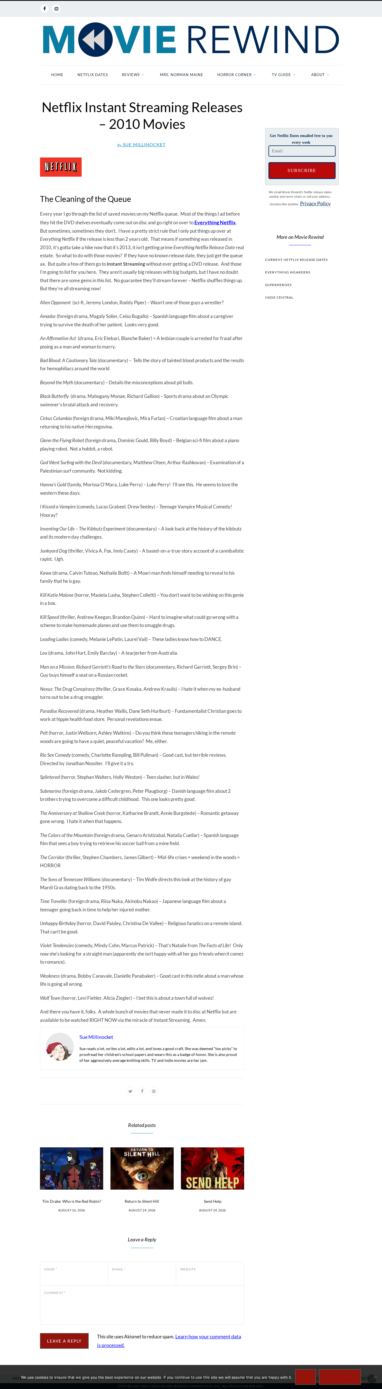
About (318, 74)
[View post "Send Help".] (212, 1168)
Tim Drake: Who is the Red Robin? (71, 1201)
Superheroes (278, 285)
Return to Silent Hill (142, 1201)
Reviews (131, 74)
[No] (375, 1377)
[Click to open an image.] (142, 167)
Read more (340, 1376)
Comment (55, 1293)
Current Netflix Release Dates (296, 260)
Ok (305, 1376)
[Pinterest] (153, 1091)
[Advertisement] (300, 410)
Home (57, 74)
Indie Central (279, 297)
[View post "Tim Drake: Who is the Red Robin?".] (71, 1168)
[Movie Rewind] (191, 39)
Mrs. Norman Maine (181, 74)
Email (119, 1269)
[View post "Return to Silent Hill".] (142, 1168)
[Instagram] (56, 8)
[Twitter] (130, 1091)
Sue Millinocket (141, 144)
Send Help (212, 1201)
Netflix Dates (92, 74)
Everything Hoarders (287, 272)
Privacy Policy (315, 203)
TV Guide (281, 74)
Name (50, 1269)
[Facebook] (44, 8)
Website (188, 1269)
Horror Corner (234, 74)
